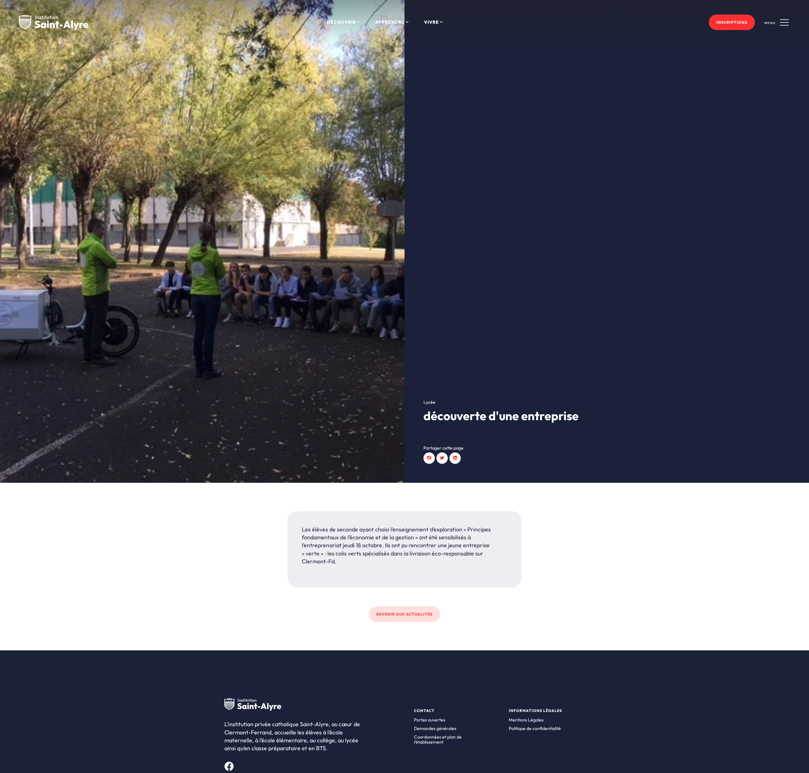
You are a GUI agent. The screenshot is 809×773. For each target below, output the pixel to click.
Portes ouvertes (429, 720)
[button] (429, 458)
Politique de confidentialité (535, 728)
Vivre (431, 22)
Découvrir (341, 22)
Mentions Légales (526, 720)
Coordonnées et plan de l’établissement (438, 739)
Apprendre (390, 22)
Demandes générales (435, 728)
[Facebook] (229, 766)
